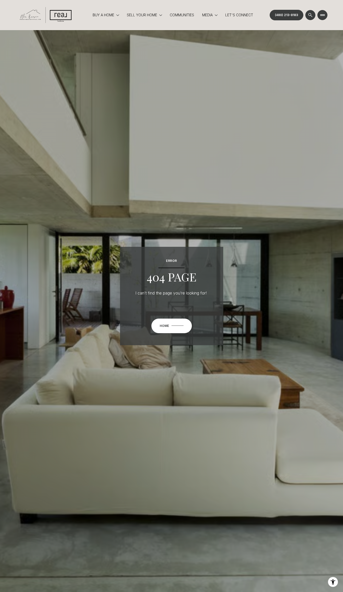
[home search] (310, 15)
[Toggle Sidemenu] (322, 15)
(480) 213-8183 (286, 15)
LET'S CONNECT (239, 15)
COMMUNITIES (182, 15)
